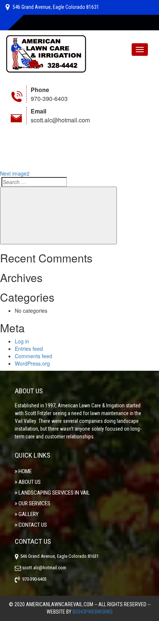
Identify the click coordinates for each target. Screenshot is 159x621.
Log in (22, 341)
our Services (34, 503)
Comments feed (33, 356)
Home (25, 471)
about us (29, 482)
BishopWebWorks (92, 612)
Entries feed (29, 348)
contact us (32, 525)
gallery (28, 514)
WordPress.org (32, 363)
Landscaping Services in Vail (54, 492)
